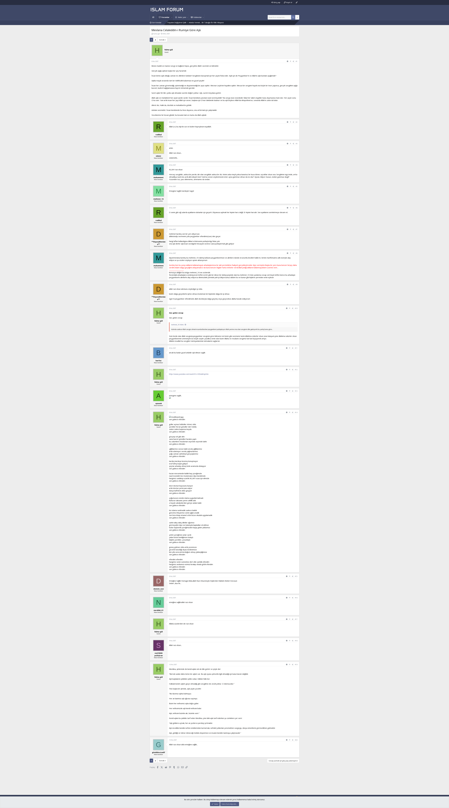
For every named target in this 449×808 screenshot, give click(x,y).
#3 (296, 144)
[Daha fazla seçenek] (293, 17)
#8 (296, 253)
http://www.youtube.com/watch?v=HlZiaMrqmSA (188, 374)
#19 (296, 665)
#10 (296, 308)
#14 (296, 412)
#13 (296, 391)
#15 (296, 576)
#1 (296, 61)
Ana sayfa (153, 17)
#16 (296, 598)
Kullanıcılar (198, 17)
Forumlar (165, 17)
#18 (296, 641)
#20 (296, 740)
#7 (296, 229)
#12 (296, 370)
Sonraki (162, 40)
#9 (296, 284)
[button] (171, 17)
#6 (296, 208)
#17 (296, 619)
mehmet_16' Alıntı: (177, 325)
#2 (296, 122)
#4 (296, 165)
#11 (296, 348)
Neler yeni (182, 17)
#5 (296, 186)
